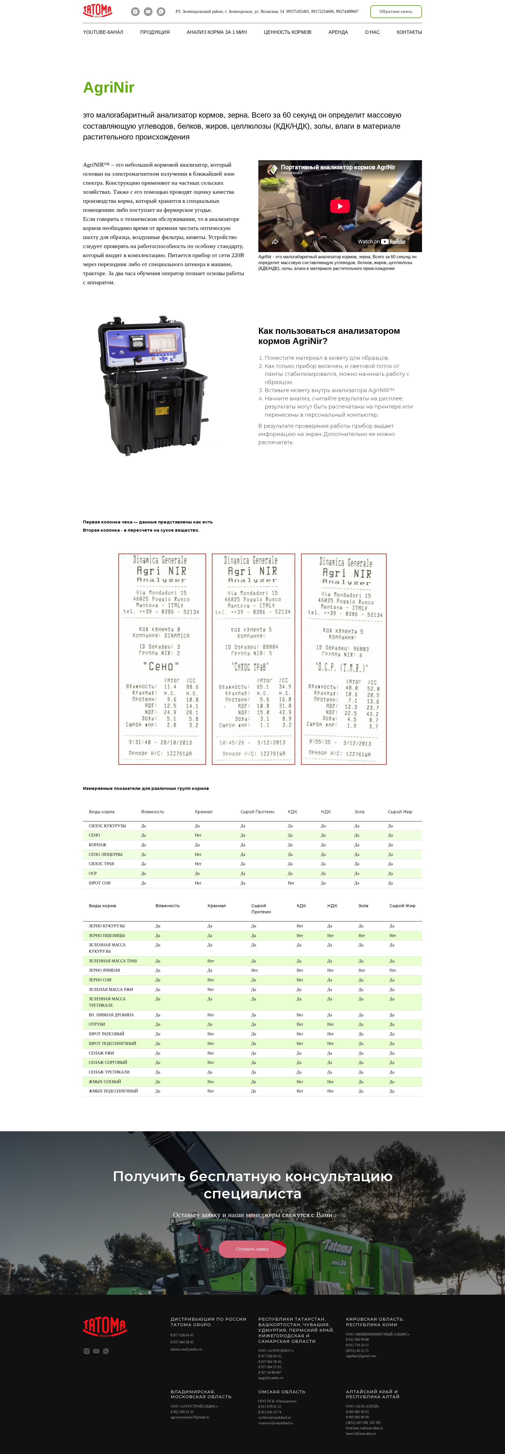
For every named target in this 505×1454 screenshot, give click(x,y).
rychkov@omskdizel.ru (274, 1417)
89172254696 (322, 11)
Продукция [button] (155, 32)
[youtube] (148, 11)
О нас (372, 32)
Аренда (338, 32)
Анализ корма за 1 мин (217, 32)
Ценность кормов (288, 32)
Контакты (409, 32)
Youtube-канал (103, 32)
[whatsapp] (161, 11)
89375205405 (297, 11)
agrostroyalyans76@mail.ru (190, 1417)
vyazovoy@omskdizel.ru (275, 1423)
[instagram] (135, 11)
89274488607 (347, 11)
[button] (396, 11)
